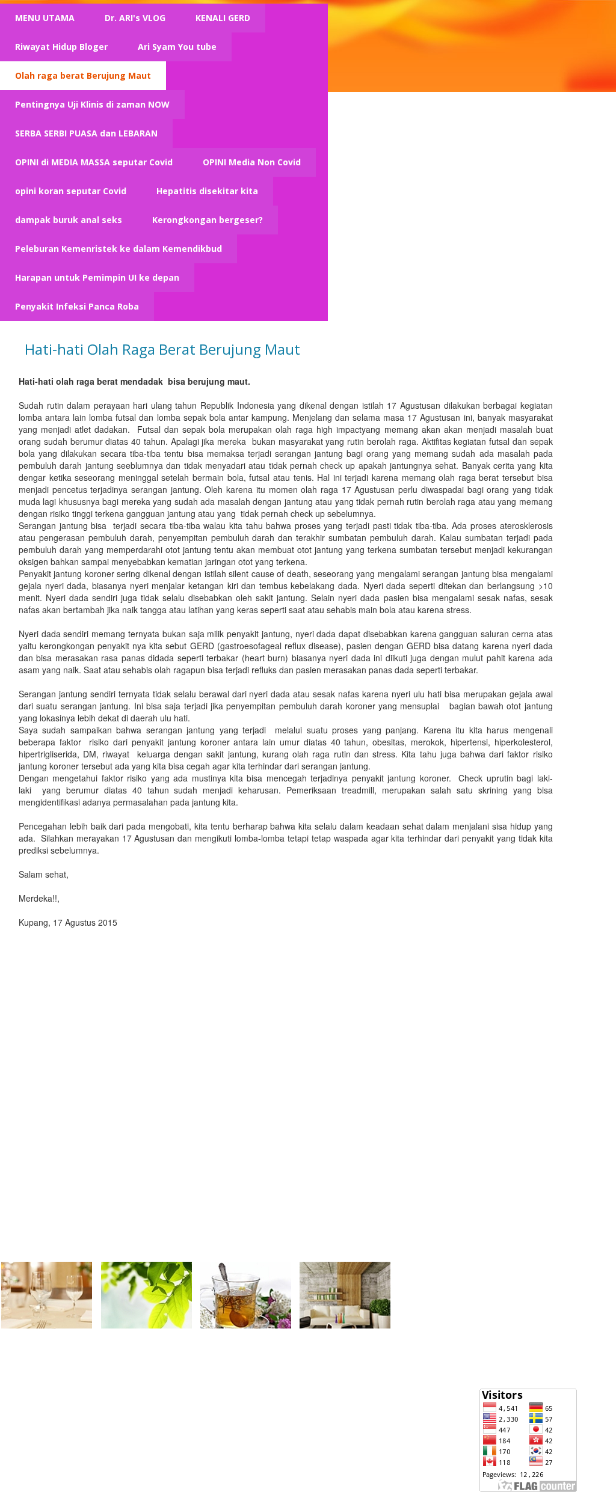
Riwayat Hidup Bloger (61, 46)
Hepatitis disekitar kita (207, 191)
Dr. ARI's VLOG (135, 17)
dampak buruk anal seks (68, 219)
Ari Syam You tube (177, 46)
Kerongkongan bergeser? (207, 219)
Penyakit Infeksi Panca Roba (77, 306)
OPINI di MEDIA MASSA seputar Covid (94, 162)
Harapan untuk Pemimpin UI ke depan (97, 277)
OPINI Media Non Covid (252, 162)
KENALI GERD (223, 17)
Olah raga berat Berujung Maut (83, 75)
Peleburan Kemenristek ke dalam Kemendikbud (118, 248)
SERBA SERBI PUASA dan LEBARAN (86, 133)
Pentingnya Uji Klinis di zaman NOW (92, 104)
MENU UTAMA (45, 17)
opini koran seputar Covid (70, 191)
